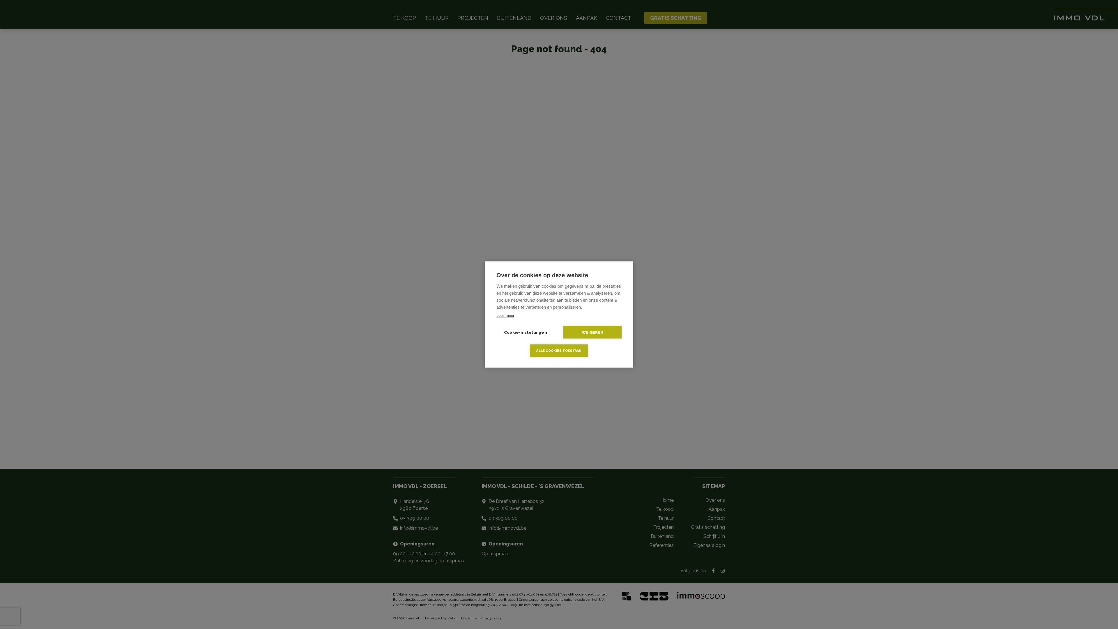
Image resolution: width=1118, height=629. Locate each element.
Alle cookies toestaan (558, 351)
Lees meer (505, 315)
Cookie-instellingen (525, 332)
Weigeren (592, 332)
